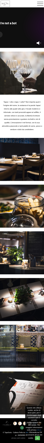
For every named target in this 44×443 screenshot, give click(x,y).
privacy (18, 438)
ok (37, 438)
